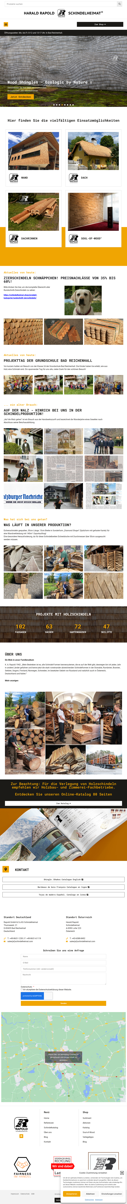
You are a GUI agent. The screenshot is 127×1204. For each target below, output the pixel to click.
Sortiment (87, 1118)
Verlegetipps (88, 1137)
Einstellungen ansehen (112, 1194)
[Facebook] (21, 1136)
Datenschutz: (27, 987)
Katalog (86, 1127)
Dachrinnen (29, 238)
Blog (46, 1137)
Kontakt (47, 1142)
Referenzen (49, 1123)
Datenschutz (89, 1200)
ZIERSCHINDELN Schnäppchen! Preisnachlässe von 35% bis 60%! (59, 280)
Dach (84, 177)
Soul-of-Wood (91, 238)
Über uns (48, 1132)
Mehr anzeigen (11, 680)
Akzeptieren (71, 1194)
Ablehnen (90, 1194)
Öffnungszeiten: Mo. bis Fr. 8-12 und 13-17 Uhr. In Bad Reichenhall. (33, 33)
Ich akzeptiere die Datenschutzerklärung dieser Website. (47, 989)
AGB (32, 1194)
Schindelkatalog (51, 1127)
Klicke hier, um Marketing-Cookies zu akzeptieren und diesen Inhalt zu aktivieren (63, 1057)
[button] (122, 1173)
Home (46, 1118)
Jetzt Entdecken (20, 96)
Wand (24, 177)
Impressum (99, 1200)
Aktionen (86, 1123)
